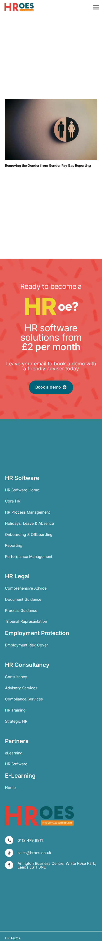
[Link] (19, 7)
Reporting (13, 545)
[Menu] (95, 7)
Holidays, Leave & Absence (29, 523)
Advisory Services (21, 688)
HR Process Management (27, 512)
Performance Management (28, 556)
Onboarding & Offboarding (28, 534)
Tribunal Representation (26, 621)
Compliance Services (24, 699)
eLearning (14, 753)
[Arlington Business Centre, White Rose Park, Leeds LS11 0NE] (11, 865)
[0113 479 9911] (11, 840)
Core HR (12, 501)
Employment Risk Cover (26, 645)
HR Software (16, 764)
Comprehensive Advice (25, 588)
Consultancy (16, 676)
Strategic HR (16, 721)
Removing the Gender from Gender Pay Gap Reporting (48, 165)
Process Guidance (21, 610)
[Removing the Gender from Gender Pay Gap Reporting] (51, 129)
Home (10, 787)
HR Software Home (22, 490)
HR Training (15, 710)
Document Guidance (23, 599)
